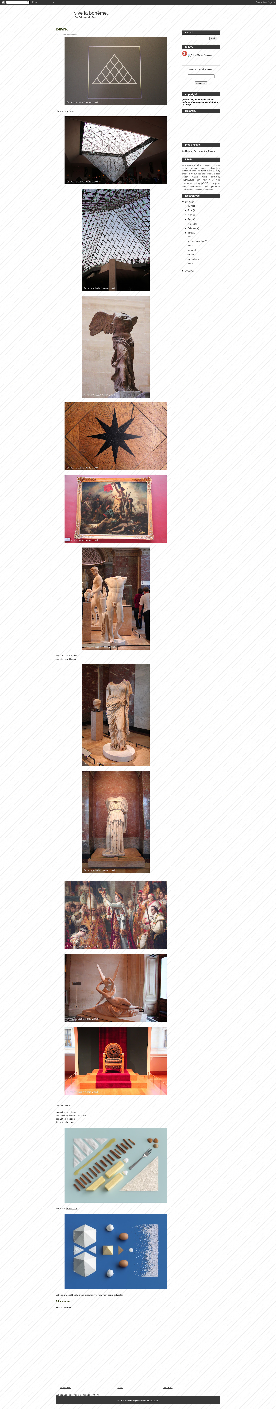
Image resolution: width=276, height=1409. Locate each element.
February (192, 228)
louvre (93, 1295)
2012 (187, 202)
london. (190, 245)
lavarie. (190, 236)
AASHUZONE (153, 1400)
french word (206, 171)
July (190, 206)
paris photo (215, 183)
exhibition (186, 171)
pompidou (186, 189)
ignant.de (71, 1208)
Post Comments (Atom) (86, 1395)
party (184, 186)
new (198, 180)
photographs (195, 186)
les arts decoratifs (206, 174)
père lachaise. (193, 259)
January (191, 233)
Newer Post (65, 1387)
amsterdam (190, 165)
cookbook (72, 1295)
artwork (208, 165)
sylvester (118, 1295)
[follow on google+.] (185, 55)
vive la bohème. (91, 13)
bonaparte (216, 165)
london (185, 177)
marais (195, 177)
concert (194, 168)
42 (183, 165)
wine (211, 189)
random (194, 189)
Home (120, 1387)
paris (110, 1295)
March (191, 224)
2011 (187, 271)
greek (81, 1295)
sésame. (191, 254)
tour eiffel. (191, 250)
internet (192, 173)
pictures (215, 186)
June (190, 210)
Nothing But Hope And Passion (200, 151)
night (218, 180)
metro (204, 177)
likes (218, 174)
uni (207, 189)
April (190, 219)
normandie (187, 183)
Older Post (167, 1387)
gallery (216, 170)
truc (204, 189)
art (65, 1295)
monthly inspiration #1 (197, 241)
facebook (196, 171)
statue (200, 189)
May (190, 215)
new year (102, 1295)
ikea (87, 1295)
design (204, 168)
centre (184, 168)
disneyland (215, 168)
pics (206, 187)
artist (202, 165)
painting (196, 183)
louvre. (62, 29)
